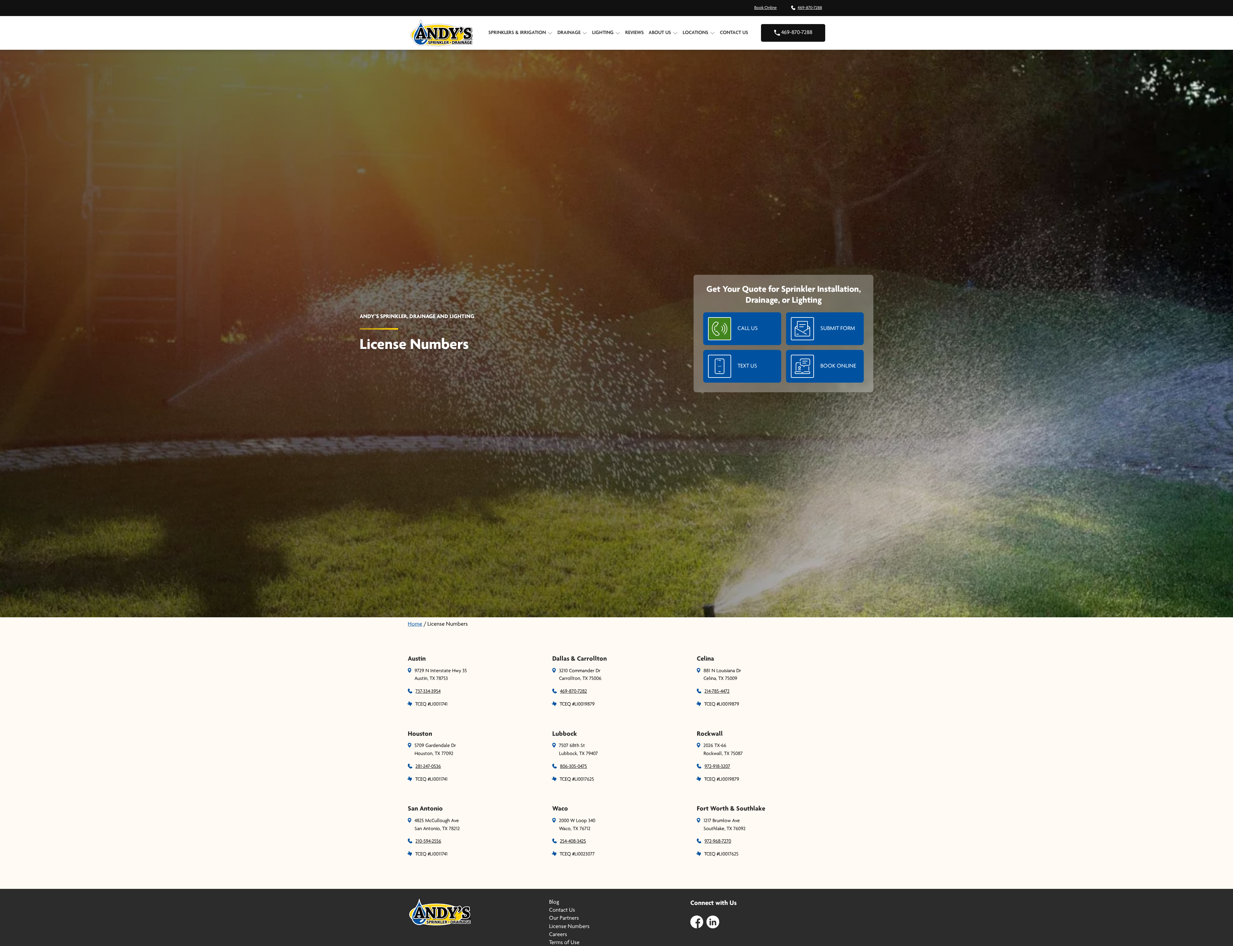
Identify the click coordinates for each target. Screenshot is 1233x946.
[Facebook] (696, 921)
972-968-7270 (717, 841)
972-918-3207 (717, 766)
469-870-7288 (810, 7)
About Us (660, 32)
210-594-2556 (428, 841)
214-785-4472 (717, 691)
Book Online (765, 7)
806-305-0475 (573, 766)
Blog (554, 902)
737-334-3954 (428, 691)
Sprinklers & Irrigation (517, 32)
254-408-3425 (573, 841)
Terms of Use (564, 943)
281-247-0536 (428, 766)
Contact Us (734, 32)
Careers (558, 935)
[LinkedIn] (712, 921)
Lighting (603, 32)
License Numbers (569, 927)
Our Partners (564, 918)
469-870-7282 (573, 691)
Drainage (569, 32)
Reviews (634, 32)
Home (415, 624)
